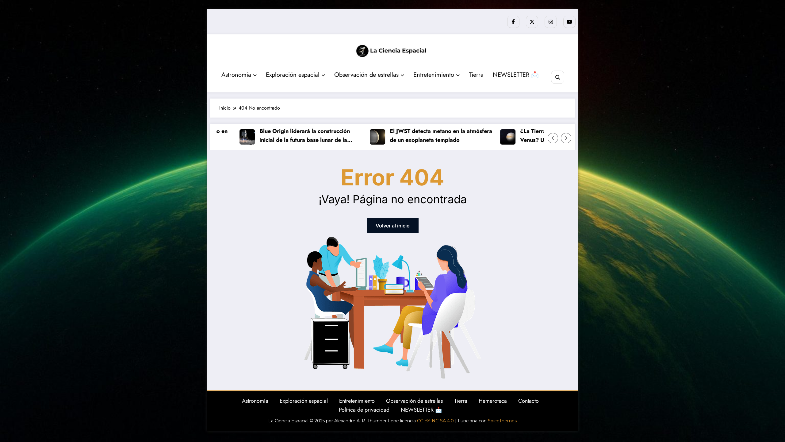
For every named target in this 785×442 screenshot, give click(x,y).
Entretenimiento (433, 74)
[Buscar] (557, 77)
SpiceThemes (502, 421)
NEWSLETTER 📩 (516, 74)
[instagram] (551, 22)
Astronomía (236, 74)
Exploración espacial (293, 74)
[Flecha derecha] (566, 138)
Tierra (476, 74)
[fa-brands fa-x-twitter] (532, 22)
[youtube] (569, 22)
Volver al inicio (393, 226)
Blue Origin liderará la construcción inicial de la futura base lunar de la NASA (290, 136)
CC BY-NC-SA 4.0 (435, 421)
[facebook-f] (513, 22)
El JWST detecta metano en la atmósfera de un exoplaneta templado (426, 135)
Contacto (528, 401)
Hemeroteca (493, 401)
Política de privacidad (364, 410)
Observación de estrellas (366, 74)
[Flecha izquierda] (553, 138)
